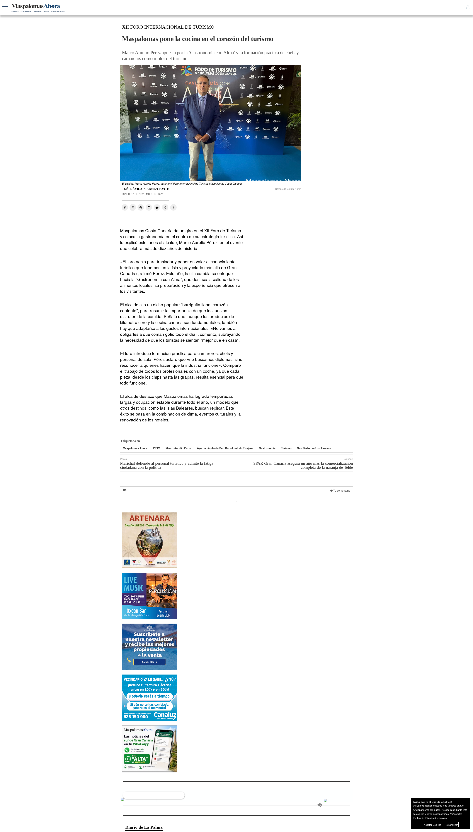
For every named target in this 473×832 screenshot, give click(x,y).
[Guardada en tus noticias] (148, 207)
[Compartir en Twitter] (133, 207)
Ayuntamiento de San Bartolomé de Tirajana (225, 448)
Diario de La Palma (144, 827)
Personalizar (451, 824)
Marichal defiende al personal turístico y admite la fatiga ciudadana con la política (166, 465)
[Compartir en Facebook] (125, 207)
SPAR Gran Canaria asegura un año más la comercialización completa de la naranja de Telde (303, 465)
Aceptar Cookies (432, 824)
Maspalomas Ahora (135, 448)
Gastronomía (267, 448)
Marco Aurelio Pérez (178, 448)
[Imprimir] (140, 207)
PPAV (156, 448)
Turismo (286, 448)
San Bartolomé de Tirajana (314, 448)
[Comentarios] (156, 207)
